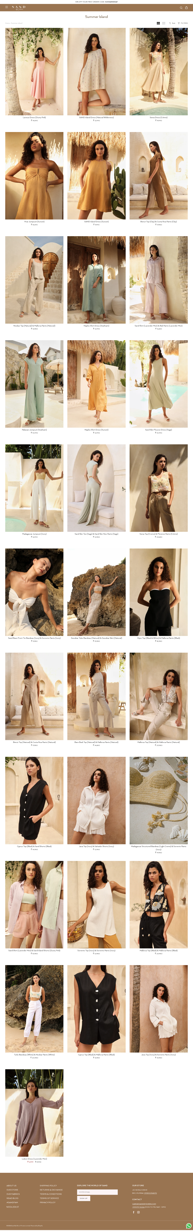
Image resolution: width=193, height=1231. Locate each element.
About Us (11, 1186)
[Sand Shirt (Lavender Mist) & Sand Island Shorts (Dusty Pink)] (34, 904)
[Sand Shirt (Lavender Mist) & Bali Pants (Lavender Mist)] (159, 280)
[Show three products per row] (158, 23)
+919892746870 (150, 1193)
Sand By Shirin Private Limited (20, 1226)
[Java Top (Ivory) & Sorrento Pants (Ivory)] (159, 1009)
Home (7, 23)
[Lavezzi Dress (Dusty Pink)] (34, 71)
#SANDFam (12, 1202)
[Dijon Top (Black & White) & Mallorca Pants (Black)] (159, 592)
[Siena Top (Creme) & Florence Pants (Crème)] (159, 488)
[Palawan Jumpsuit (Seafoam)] (34, 384)
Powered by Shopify (37, 1226)
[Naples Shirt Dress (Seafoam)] (96, 280)
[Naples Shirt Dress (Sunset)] (96, 384)
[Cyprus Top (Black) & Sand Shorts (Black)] (34, 800)
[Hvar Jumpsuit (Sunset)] (34, 175)
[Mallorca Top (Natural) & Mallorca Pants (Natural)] (159, 696)
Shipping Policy (48, 1186)
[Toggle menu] (6, 7)
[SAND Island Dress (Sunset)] (96, 175)
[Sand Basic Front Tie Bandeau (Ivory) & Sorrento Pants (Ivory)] (34, 592)
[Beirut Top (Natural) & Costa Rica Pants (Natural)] (34, 696)
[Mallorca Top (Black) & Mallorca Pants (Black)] (159, 904)
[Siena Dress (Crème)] (159, 71)
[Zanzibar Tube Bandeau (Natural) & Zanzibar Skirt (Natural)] (96, 592)
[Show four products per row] (163, 23)
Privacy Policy (47, 1202)
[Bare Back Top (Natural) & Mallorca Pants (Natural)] (96, 696)
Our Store (12, 1190)
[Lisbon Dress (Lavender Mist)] (34, 1113)
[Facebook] (133, 1213)
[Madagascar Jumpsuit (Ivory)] (34, 488)
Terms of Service (49, 1198)
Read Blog (12, 1198)
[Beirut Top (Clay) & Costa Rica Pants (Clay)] (159, 175)
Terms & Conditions (51, 1194)
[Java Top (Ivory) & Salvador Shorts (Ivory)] (96, 800)
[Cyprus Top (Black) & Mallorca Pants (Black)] (96, 1009)
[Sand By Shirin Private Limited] (18, 8)
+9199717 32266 (138, 1207)
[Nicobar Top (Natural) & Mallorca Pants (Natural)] (34, 280)
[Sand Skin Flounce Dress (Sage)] (159, 384)
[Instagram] (138, 1213)
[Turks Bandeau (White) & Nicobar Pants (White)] (34, 1009)
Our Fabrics (13, 1194)
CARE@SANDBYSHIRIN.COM (144, 1204)
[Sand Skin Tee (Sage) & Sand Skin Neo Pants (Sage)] (96, 488)
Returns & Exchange (51, 1190)
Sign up (84, 1198)
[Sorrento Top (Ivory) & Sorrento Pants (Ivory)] (96, 904)
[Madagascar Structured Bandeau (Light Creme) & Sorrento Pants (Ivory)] (159, 800)
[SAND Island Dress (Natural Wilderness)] (96, 71)
